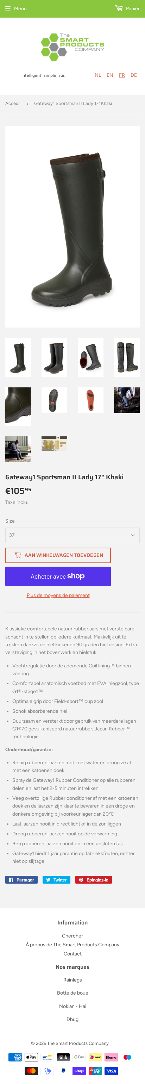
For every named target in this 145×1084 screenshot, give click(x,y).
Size (10, 521)
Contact (73, 954)
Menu (20, 9)
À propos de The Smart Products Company (72, 945)
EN (110, 75)
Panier (132, 9)
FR (122, 75)
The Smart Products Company (78, 1043)
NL (98, 75)
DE (134, 75)
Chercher (72, 936)
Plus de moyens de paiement (58, 595)
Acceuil (12, 103)
